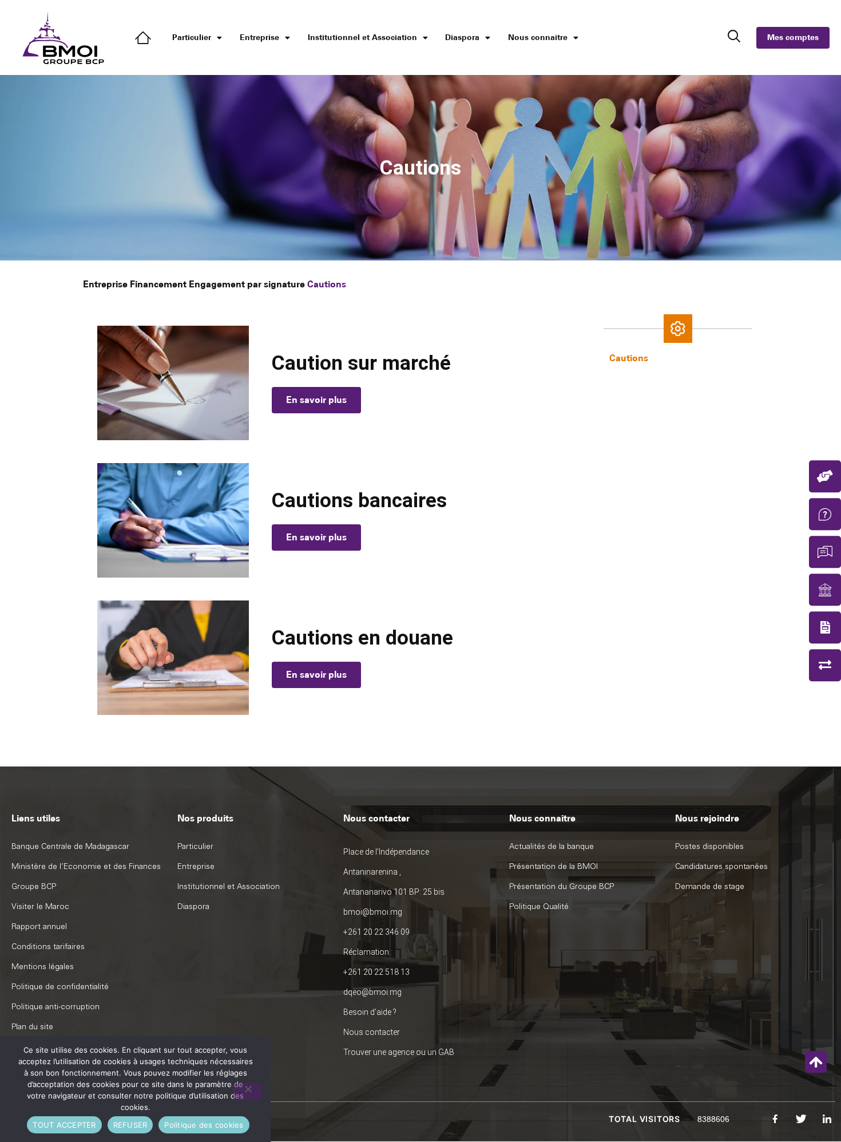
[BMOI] (145, 38)
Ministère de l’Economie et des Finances (86, 866)
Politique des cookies (203, 1124)
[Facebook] (775, 1119)
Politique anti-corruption (55, 1006)
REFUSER (130, 1124)
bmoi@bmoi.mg (372, 911)
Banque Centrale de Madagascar (70, 846)
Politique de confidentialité (60, 986)
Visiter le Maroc (40, 906)
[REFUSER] (247, 1091)
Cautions (628, 358)
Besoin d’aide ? (369, 1012)
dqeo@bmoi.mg (372, 992)
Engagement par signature (247, 284)
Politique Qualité (539, 906)
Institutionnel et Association (362, 37)
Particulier (191, 37)
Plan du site (32, 1027)
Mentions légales (42, 966)
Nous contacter (371, 1032)
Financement (158, 284)
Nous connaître (538, 37)
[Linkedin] (826, 1119)
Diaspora (462, 37)
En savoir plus (316, 399)
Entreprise (259, 37)
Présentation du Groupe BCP (561, 886)
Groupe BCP (33, 886)
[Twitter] (801, 1119)
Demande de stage (709, 886)
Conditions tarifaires (48, 946)
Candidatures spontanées (721, 866)
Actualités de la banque (551, 846)
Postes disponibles (709, 846)
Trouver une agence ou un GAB (398, 1052)
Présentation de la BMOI (553, 866)
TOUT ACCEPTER (64, 1124)
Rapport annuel (39, 926)
